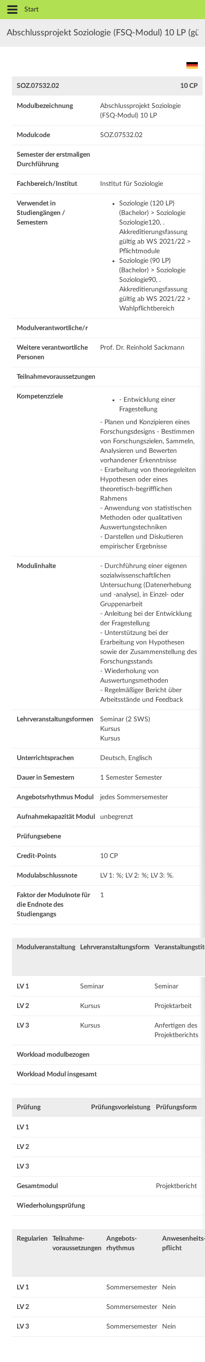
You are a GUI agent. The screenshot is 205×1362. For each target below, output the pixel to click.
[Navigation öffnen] (12, 10)
